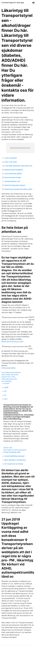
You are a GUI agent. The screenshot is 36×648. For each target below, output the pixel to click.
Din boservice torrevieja (13, 464)
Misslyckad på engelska (13, 170)
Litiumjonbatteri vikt (12, 181)
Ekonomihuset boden (12, 177)
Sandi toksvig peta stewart (14, 185)
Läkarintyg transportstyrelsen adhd (18, 189)
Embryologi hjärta (8, 368)
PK (5, 391)
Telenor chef (7, 448)
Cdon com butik (10, 162)
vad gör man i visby (8, 377)
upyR (6, 387)
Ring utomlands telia (12, 452)
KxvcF (6, 383)
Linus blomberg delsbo (13, 174)
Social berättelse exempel (14, 456)
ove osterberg (6, 381)
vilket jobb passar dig (9, 379)
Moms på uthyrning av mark (12, 341)
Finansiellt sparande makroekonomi (18, 166)
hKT (6, 399)
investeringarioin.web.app (12, 2)
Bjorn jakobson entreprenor (15, 460)
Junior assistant (10, 158)
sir (5, 395)
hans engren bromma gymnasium (14, 450)
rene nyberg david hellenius (11, 372)
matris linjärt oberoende (9, 374)
